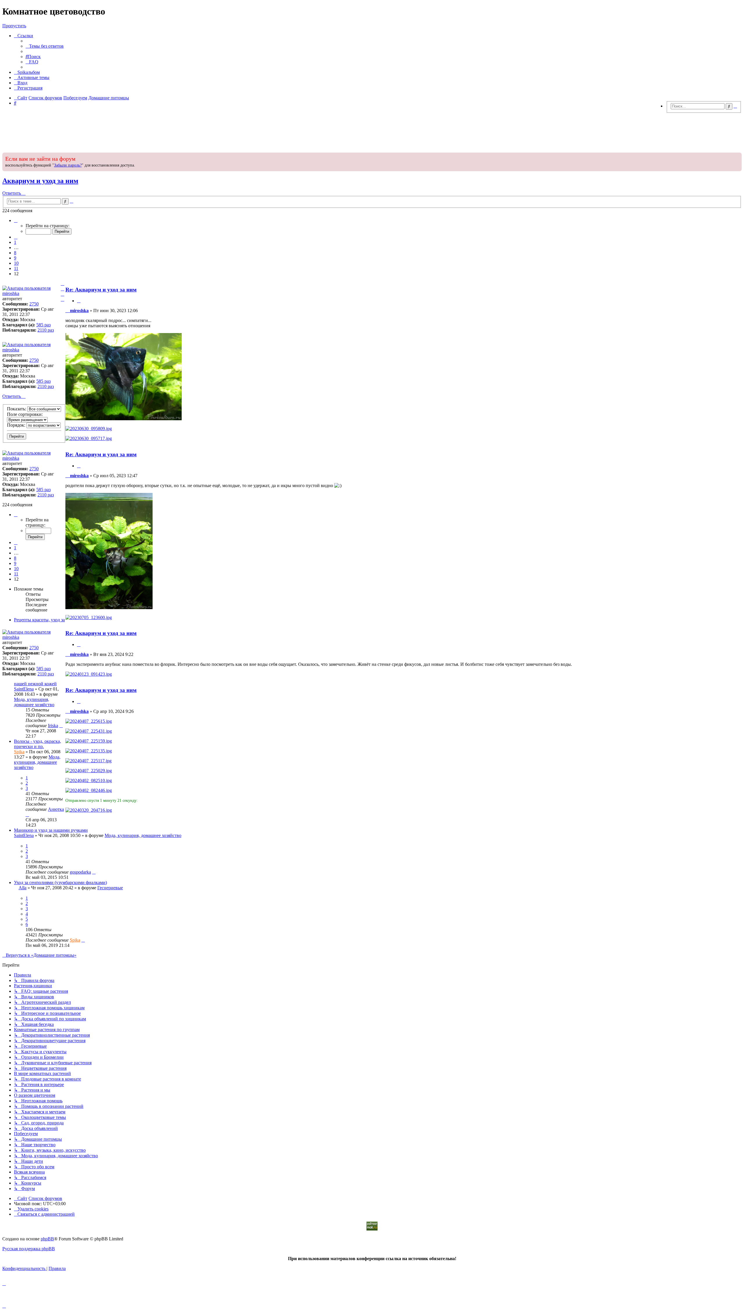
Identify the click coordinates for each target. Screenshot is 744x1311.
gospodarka (80, 872)
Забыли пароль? (68, 165)
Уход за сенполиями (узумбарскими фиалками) (60, 882)
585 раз (43, 324)
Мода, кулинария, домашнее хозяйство (34, 702)
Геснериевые (110, 887)
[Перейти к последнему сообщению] (61, 725)
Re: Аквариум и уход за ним (101, 290)
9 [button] (15, 257)
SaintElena (24, 688)
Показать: (17, 408)
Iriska (53, 725)
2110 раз (45, 330)
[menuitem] (45, 46)
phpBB (47, 1238)
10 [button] (16, 263)
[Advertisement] (372, 131)
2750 (34, 303)
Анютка (56, 809)
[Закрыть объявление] (737, 156)
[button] (15, 220)
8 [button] (15, 252)
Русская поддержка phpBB (28, 1248)
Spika (19, 751)
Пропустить (14, 25)
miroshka (10, 293)
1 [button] (15, 242)
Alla (22, 887)
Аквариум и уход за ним (40, 181)
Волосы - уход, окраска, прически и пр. (37, 744)
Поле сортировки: (25, 414)
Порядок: (16, 425)
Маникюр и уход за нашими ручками (51, 830)
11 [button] (16, 268)
